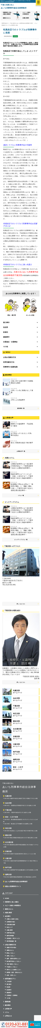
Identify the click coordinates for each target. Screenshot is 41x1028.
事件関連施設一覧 (11, 941)
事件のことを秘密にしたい (14, 969)
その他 (5, 346)
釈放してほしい (11, 953)
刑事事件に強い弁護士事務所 (7, 13)
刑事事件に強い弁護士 (12, 902)
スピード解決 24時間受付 (13, 905)
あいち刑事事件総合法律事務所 (16, 881)
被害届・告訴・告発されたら (14, 972)
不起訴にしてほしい (12, 967)
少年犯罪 (9, 981)
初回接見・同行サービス (13, 938)
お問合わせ (8, 1016)
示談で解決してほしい (13, 964)
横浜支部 (8, 835)
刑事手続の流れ (11, 933)
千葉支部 (8, 810)
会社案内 (7, 916)
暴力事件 (6, 322)
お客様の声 (8, 1009)
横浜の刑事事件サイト (13, 886)
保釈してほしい (11, 955)
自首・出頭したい (11, 975)
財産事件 (9, 990)
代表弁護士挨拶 (11, 924)
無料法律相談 (10, 935)
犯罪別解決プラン (10, 978)
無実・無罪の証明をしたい (14, 958)
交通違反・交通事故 (10, 342)
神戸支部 (8, 867)
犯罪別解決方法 (8, 362)
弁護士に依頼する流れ (13, 919)
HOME (7, 898)
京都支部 (8, 851)
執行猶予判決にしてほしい (14, 961)
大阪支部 (8, 858)
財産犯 (5, 332)
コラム (15, 36)
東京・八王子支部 (11, 817)
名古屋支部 (9, 842)
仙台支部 (8, 803)
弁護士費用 (25, 18)
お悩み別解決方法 (9, 357)
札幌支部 (8, 796)
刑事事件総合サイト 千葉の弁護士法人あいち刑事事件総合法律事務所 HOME (17, 23)
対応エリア (10, 927)
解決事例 (7, 1005)
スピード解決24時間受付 (26, 13)
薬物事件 (6, 337)
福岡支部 (8, 874)
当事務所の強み (11, 921)
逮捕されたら (7, 18)
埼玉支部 (8, 828)
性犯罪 (5, 327)
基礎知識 (7, 1001)
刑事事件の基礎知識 (10, 367)
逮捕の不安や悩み (11, 947)
